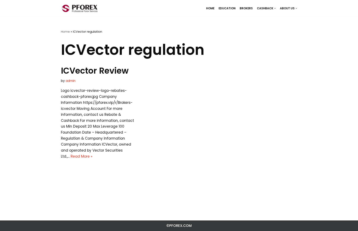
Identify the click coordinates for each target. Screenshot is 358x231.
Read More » (81, 156)
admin (70, 81)
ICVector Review (95, 71)
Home (65, 32)
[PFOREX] (79, 8)
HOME (210, 8)
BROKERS (246, 8)
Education (227, 8)
